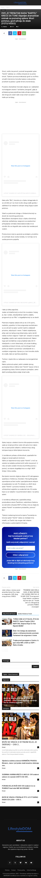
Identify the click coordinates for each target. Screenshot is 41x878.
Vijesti (8, 7)
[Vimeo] (20, 863)
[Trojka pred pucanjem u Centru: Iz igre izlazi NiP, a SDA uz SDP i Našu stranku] (7, 642)
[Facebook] (10, 33)
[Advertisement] (20, 54)
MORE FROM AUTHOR (25, 614)
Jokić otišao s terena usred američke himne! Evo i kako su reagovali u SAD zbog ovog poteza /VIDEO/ (11, 593)
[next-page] (6, 650)
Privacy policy (21, 870)
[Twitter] (15, 33)
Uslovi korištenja (31, 870)
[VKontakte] (26, 863)
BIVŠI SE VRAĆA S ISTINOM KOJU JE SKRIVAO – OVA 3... (19, 743)
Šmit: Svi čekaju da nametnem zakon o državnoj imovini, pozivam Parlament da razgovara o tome (26, 633)
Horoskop (5, 738)
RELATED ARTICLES (9, 614)
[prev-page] (3, 650)
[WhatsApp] (24, 33)
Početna (7, 870)
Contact (13, 870)
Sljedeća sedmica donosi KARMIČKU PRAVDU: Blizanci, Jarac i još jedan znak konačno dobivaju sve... (20, 763)
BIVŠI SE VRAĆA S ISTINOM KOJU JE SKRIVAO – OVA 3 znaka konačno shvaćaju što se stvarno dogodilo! (20, 700)
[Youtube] (31, 863)
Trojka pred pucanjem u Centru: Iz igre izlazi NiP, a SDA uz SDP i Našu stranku (26, 642)
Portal (5, 705)
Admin (5, 26)
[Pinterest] (19, 33)
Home (2, 7)
